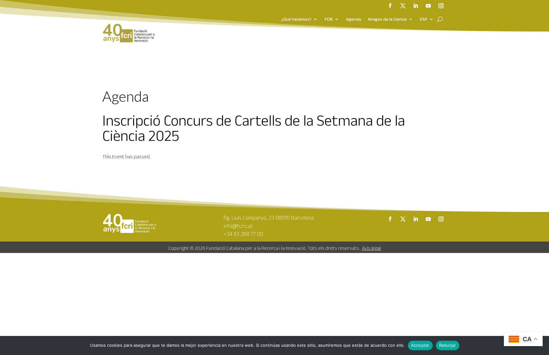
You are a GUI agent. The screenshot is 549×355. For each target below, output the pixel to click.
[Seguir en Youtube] (428, 6)
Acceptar (420, 345)
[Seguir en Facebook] (390, 6)
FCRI (329, 19)
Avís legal (371, 248)
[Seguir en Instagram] (441, 6)
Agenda (353, 19)
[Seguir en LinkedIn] (415, 6)
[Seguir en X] (403, 6)
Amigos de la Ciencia (387, 19)
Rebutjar (447, 345)
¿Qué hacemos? (296, 19)
